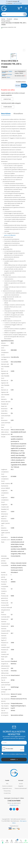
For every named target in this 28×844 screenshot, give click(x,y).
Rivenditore (18, 113)
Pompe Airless (8, 107)
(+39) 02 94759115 (17, 3)
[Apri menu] (26, 8)
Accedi (21, 783)
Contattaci (7, 99)
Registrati (20, 786)
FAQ (7, 783)
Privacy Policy (23, 754)
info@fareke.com (14, 805)
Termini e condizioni (7, 786)
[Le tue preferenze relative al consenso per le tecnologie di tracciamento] (2, 842)
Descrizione (5, 113)
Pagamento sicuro (7, 788)
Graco (8, 77)
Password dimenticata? (21, 788)
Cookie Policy (7, 793)
